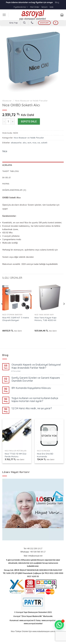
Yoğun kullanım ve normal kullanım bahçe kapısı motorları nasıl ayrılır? (35, 400)
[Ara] (24, 22)
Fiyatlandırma (20, 7)
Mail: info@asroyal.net (33, 556)
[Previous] (2, 310)
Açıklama (7, 165)
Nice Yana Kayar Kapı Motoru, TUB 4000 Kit (45, 319)
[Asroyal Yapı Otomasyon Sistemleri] (33, 14)
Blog (57, 2)
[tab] (33, 165)
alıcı (24, 142)
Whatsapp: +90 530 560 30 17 (33, 552)
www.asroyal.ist (48, 620)
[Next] (63, 310)
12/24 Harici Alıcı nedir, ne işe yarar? (32, 408)
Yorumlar (16, 371)
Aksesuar (7, 100)
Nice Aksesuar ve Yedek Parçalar (31, 100)
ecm (29, 142)
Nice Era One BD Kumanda (45, 455)
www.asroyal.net (26, 620)
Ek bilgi (6, 177)
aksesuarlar (16, 142)
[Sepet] (62, 14)
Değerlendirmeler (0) (14, 190)
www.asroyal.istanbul (33, 623)
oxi (38, 142)
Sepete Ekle (29, 121)
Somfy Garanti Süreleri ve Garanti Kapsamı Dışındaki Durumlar (36, 379)
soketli (44, 142)
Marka (5, 183)
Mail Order (34, 7)
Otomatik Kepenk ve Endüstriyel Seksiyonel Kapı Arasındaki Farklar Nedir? (36, 366)
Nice (4, 151)
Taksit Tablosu (10, 171)
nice (34, 142)
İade (51, 7)
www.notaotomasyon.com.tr (43, 631)
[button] (59, 624)
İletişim (44, 7)
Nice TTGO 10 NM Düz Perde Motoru (15, 455)
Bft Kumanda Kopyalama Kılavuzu (31, 388)
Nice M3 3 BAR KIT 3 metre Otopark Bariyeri (15, 319)
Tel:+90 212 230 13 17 (33, 548)
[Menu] (4, 15)
